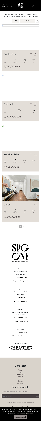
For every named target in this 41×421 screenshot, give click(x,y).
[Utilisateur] (33, 5)
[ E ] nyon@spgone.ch (21, 301)
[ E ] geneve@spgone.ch (20, 281)
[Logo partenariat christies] (20, 348)
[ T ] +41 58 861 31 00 (20, 277)
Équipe (20, 381)
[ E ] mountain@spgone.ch (20, 336)
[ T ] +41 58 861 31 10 (20, 298)
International (20, 374)
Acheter (20, 370)
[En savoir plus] (20, 37)
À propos (20, 379)
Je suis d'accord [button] (20, 417)
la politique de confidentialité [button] (24, 414)
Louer (20, 372)
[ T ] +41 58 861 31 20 (20, 318)
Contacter (20, 383)
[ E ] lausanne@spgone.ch (20, 321)
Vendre (20, 377)
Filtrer (15, 21)
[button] (4, 37)
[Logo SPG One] (20, 6)
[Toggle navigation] (38, 5)
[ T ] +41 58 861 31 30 (20, 332)
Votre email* (8, 396)
